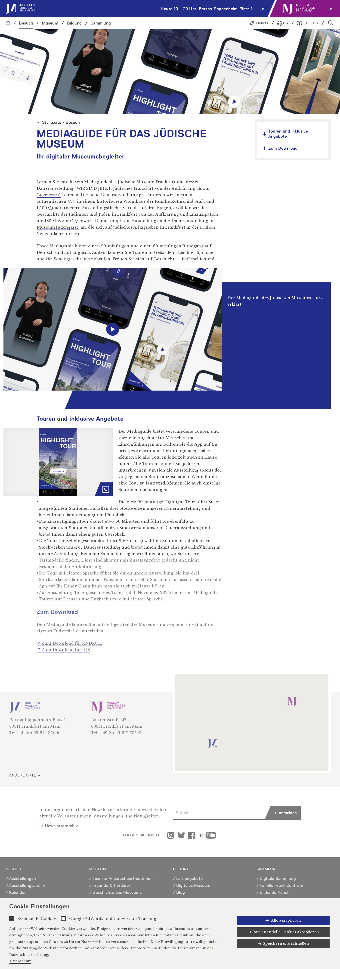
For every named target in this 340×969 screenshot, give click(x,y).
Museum (50, 23)
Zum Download (282, 148)
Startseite (51, 122)
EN (315, 23)
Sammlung (101, 23)
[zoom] (58, 462)
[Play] (112, 329)
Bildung (74, 23)
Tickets (261, 23)
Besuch (26, 23)
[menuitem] (136, 8)
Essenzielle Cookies (37, 918)
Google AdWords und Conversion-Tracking (112, 918)
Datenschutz (20, 961)
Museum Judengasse (58, 227)
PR (285, 23)
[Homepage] (8, 23)
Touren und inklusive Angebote (288, 134)
